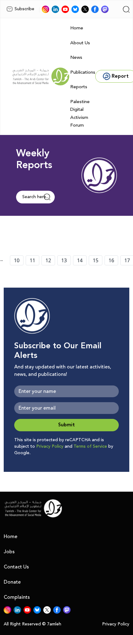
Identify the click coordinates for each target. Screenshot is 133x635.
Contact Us (16, 567)
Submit (66, 425)
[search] (126, 9)
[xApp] (85, 9)
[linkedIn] (55, 9)
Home (76, 28)
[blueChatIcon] (75, 9)
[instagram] (45, 9)
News (76, 57)
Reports (78, 86)
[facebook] (95, 9)
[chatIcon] (105, 9)
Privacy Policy (49, 446)
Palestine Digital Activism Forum (80, 113)
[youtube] (65, 9)
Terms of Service (90, 446)
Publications (82, 72)
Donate (12, 582)
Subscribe (24, 9)
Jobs (9, 551)
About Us (80, 42)
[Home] (40, 76)
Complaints (17, 597)
